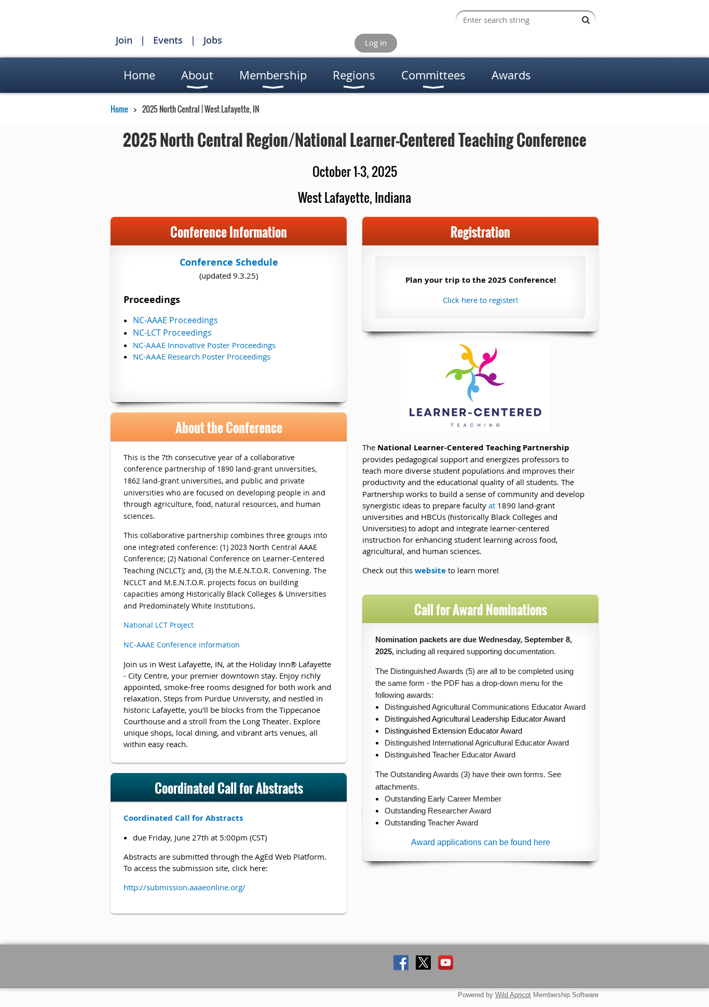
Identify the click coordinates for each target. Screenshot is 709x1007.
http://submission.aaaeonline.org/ (185, 887)
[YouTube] (445, 962)
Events (168, 40)
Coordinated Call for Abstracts (183, 817)
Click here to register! (480, 300)
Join (124, 40)
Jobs (212, 40)
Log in (376, 42)
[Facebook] (400, 962)
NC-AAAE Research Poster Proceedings (201, 356)
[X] (423, 962)
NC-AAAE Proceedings (175, 320)
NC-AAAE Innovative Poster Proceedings (204, 345)
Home (119, 109)
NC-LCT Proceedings (172, 332)
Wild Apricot (513, 995)
